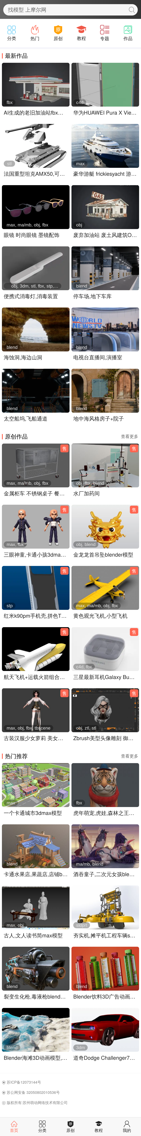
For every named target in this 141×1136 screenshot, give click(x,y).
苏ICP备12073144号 (24, 1082)
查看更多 (129, 436)
